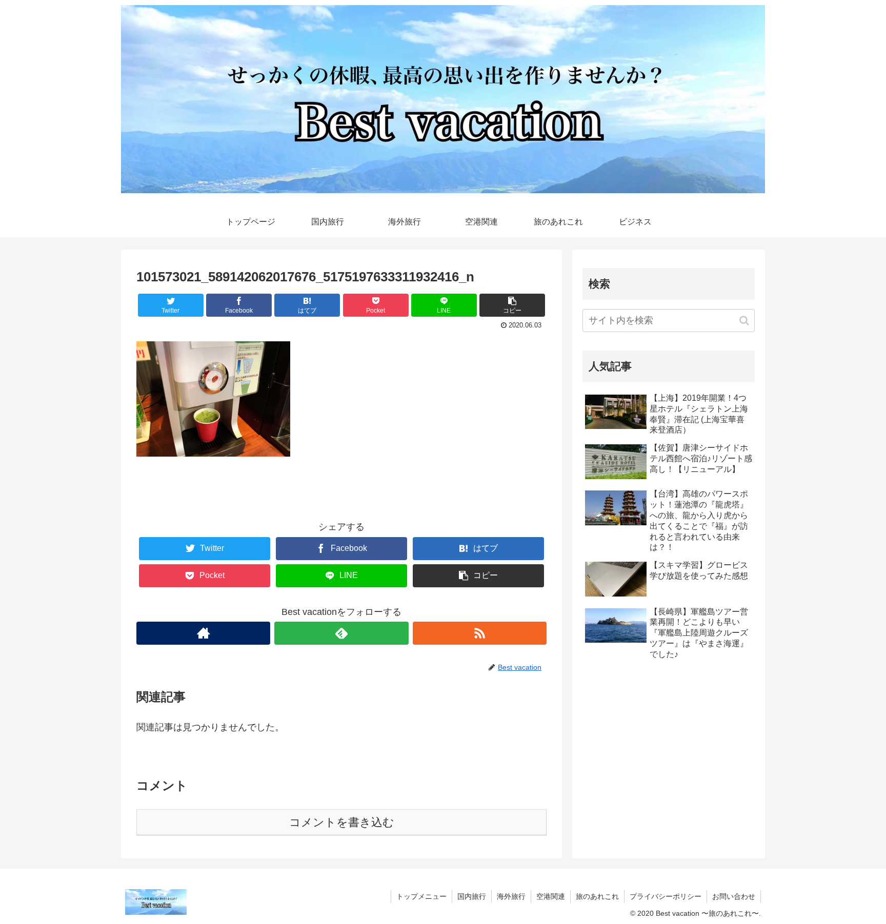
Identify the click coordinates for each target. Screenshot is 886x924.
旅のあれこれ (597, 896)
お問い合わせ (733, 896)
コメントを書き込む (341, 822)
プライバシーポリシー (665, 896)
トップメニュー (421, 896)
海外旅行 (511, 896)
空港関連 (550, 896)
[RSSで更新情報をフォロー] (480, 633)
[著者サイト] (203, 633)
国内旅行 (471, 896)
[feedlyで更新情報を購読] (341, 633)
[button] (744, 320)
